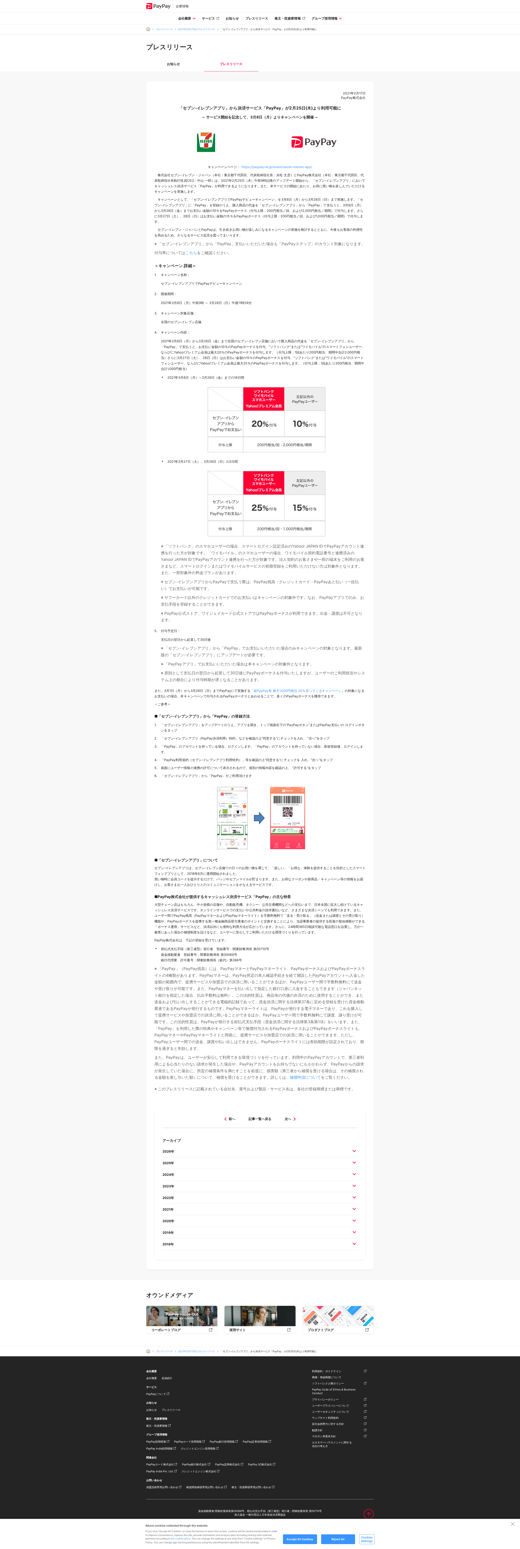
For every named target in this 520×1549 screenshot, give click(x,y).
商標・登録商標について (326, 1377)
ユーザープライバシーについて (330, 1405)
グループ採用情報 (325, 18)
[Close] (512, 1524)
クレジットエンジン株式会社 (199, 1471)
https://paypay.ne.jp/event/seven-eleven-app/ (277, 167)
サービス (208, 18)
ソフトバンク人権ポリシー (328, 1383)
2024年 (168, 1175)
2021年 (168, 1209)
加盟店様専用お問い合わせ (162, 1487)
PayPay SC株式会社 (260, 1464)
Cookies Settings (367, 1539)
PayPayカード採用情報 (188, 1441)
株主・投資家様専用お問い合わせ (251, 1487)
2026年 (168, 1151)
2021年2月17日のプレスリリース (196, 29)
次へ (288, 1119)
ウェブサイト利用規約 (325, 1417)
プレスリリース (256, 18)
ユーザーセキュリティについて (330, 1411)
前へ (232, 1119)
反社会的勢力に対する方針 (328, 1423)
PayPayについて (156, 1394)
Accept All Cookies (300, 1539)
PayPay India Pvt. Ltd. (159, 1471)
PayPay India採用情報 (159, 1448)
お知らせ (232, 18)
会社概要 (184, 18)
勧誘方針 (317, 1430)
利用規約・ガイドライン (326, 1371)
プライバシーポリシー (325, 1399)
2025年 (168, 1163)
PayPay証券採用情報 (255, 1441)
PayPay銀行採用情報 (222, 1441)
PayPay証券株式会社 (227, 1464)
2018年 (168, 1244)
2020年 (168, 1221)
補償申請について (305, 1077)
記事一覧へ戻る (260, 1119)
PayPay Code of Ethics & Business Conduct (333, 1391)
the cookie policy (181, 1538)
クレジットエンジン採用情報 (198, 1448)
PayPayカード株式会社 (160, 1464)
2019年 (168, 1233)
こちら (191, 252)
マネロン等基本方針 (324, 1436)
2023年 (168, 1186)
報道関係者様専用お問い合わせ (204, 1487)
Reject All (338, 1539)
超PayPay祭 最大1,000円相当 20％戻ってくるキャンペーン (297, 691)
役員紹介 (167, 1378)
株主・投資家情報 (288, 18)
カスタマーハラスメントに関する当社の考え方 (332, 1444)
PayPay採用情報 (156, 1441)
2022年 (168, 1198)
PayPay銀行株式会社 (194, 1464)
